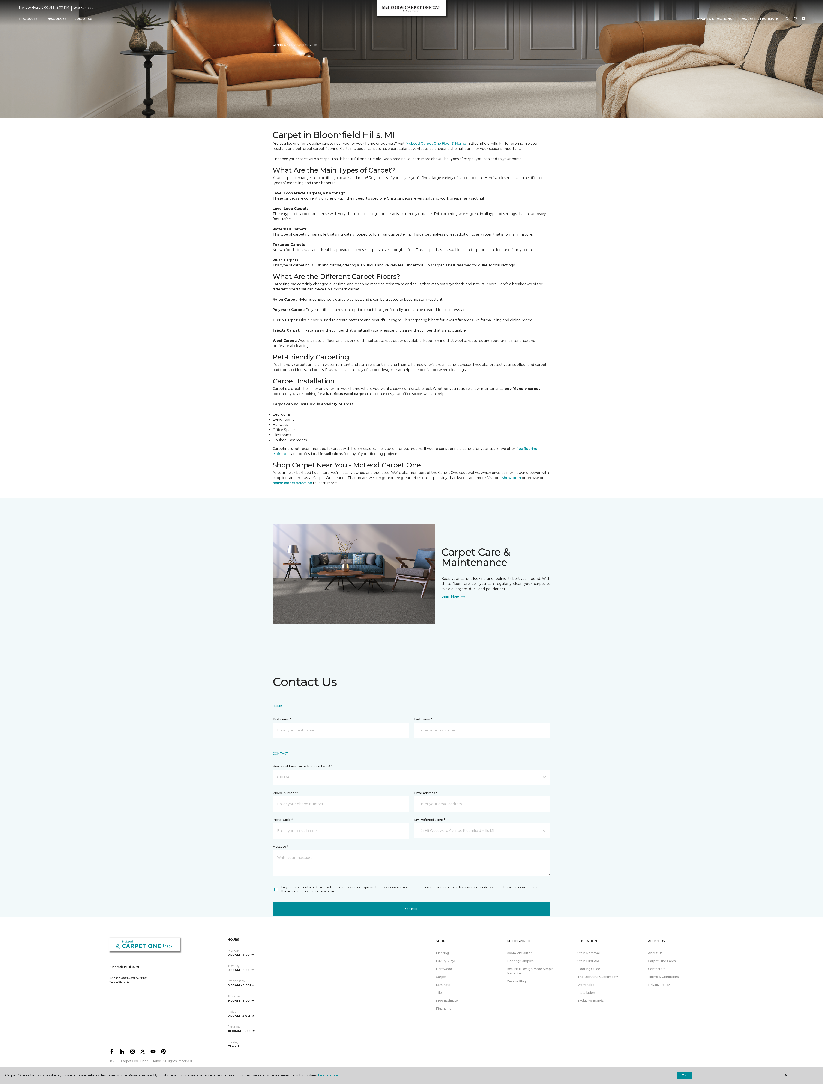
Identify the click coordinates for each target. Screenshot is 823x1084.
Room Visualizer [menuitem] (519, 953)
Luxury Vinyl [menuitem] (445, 961)
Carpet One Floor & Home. (141, 1061)
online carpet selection (292, 483)
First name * (282, 719)
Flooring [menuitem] (442, 953)
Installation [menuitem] (586, 993)
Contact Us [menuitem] (656, 969)
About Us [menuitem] (655, 953)
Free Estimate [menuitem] (447, 1001)
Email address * (425, 792)
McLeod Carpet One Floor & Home (435, 143)
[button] (787, 19)
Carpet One (282, 45)
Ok (684, 1075)
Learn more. (328, 1075)
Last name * (423, 719)
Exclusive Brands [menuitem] (590, 1001)
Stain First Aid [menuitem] (588, 961)
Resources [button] (56, 19)
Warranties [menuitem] (585, 985)
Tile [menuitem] (439, 993)
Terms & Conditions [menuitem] (663, 977)
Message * (280, 846)
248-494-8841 (84, 8)
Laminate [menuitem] (443, 985)
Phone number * (285, 792)
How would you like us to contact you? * (302, 766)
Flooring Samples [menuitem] (520, 961)
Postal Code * (283, 819)
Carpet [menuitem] (441, 977)
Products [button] (28, 19)
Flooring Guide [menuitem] (588, 969)
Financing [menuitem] (443, 1008)
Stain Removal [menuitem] (588, 953)
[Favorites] (795, 19)
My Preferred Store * (429, 819)
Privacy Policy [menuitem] (659, 985)
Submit (411, 909)
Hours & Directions (714, 19)
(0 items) (803, 18)
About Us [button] (83, 19)
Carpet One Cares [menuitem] (662, 961)
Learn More (450, 596)
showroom (512, 478)
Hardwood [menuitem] (444, 969)
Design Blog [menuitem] (516, 981)
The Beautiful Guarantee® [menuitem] (597, 977)
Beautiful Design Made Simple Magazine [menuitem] (530, 971)
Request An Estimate (759, 19)
